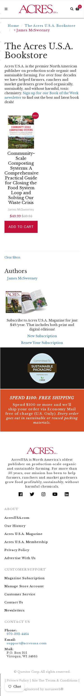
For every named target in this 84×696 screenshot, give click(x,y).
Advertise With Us (20, 558)
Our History (15, 526)
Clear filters (12, 257)
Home (13, 26)
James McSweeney (22, 278)
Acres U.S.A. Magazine (23, 534)
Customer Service (19, 594)
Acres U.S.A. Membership (26, 542)
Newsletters (14, 610)
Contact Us (13, 602)
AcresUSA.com (16, 518)
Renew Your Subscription (42, 343)
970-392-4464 (18, 634)
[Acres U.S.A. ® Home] (38, 9)
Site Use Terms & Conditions (55, 680)
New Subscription (42, 336)
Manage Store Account (24, 586)
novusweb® (54, 689)
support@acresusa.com (27, 643)
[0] (77, 9)
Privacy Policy (16, 550)
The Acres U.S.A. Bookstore (50, 26)
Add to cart (21, 227)
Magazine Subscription (24, 578)
